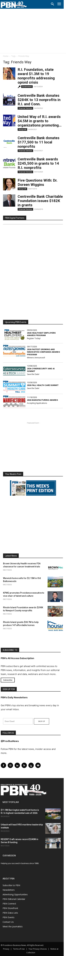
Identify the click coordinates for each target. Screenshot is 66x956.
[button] (52, 4)
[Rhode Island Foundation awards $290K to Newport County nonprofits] (55, 611)
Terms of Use (19, 949)
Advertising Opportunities (15, 894)
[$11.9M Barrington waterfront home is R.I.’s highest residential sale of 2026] (53, 813)
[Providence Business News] (14, 4)
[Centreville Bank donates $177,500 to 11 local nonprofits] (9, 142)
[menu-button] (59, 4)
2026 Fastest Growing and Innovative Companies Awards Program (43, 352)
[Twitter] (31, 765)
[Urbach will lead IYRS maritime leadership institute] (53, 828)
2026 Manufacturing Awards (42, 400)
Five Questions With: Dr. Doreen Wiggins (37, 182)
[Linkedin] (17, 765)
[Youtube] (38, 765)
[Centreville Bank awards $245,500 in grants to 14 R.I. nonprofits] (9, 163)
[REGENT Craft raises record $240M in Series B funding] (53, 843)
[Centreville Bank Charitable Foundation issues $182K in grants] (9, 200)
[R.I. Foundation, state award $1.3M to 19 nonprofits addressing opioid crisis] (9, 73)
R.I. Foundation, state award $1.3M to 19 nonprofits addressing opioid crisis (36, 76)
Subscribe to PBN (11, 885)
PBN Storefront (10, 908)
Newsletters (9, 889)
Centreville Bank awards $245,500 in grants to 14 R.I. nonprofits (38, 163)
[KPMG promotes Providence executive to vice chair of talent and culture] (55, 596)
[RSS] (24, 765)
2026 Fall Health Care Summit (42, 385)
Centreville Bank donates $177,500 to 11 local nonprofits (38, 142)
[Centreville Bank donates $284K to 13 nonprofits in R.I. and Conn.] (9, 99)
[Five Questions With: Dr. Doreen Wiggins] (9, 184)
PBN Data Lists (10, 912)
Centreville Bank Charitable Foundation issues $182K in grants (40, 200)
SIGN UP (41, 721)
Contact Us (8, 921)
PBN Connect (9, 903)
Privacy (6, 949)
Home (5, 56)
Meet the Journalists (13, 926)
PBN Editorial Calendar (14, 899)
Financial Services (25, 108)
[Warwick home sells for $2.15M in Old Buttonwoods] (55, 582)
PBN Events (8, 917)
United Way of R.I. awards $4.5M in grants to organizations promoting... (40, 121)
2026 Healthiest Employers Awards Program (41, 334)
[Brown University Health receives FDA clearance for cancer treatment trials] (55, 567)
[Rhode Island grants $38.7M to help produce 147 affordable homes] (55, 626)
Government (27, 86)
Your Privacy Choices (38, 949)
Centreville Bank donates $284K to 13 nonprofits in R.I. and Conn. (39, 99)
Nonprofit (22, 129)
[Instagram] (10, 765)
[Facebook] (3, 765)
